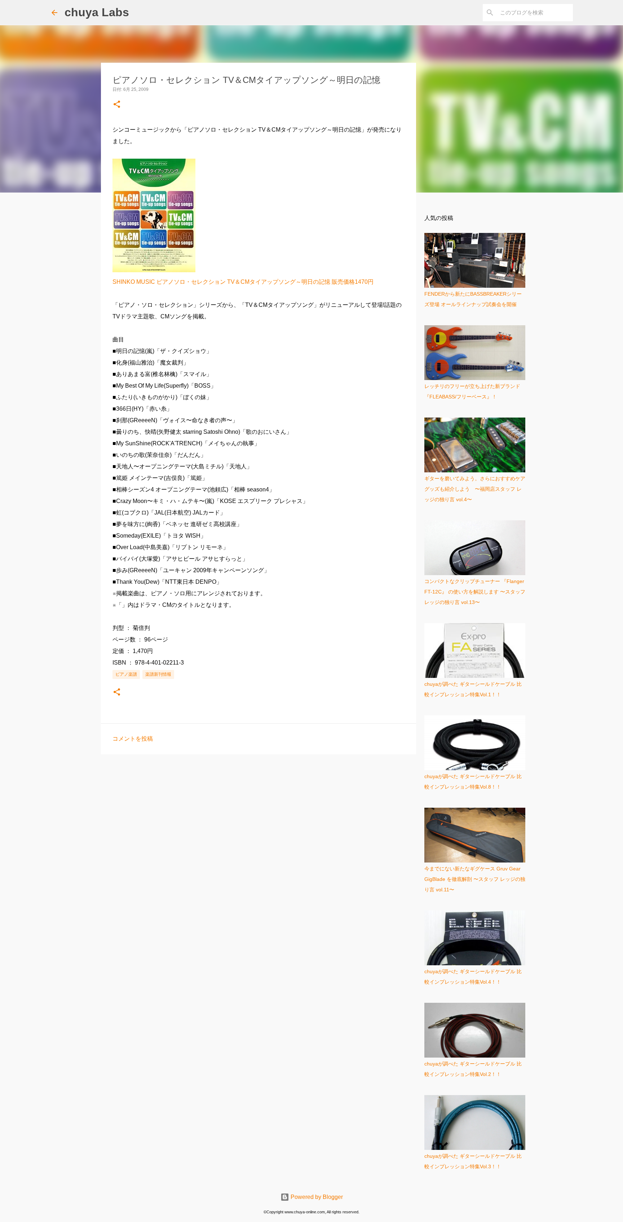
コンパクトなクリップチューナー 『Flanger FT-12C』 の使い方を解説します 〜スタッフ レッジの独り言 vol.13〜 (474, 591)
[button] (116, 105)
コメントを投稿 (132, 739)
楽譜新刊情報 (158, 674)
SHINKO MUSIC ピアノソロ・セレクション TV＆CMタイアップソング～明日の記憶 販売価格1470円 (243, 282)
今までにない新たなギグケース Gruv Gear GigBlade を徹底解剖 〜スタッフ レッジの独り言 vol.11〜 (474, 879)
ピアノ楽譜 (126, 674)
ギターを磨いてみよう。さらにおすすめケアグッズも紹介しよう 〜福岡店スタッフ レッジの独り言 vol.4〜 (474, 489)
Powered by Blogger (316, 1197)
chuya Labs (97, 12)
